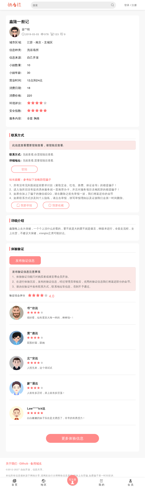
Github (23, 463)
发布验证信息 (25, 260)
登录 (126, 5)
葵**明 (26, 29)
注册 (134, 5)
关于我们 (11, 463)
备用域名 (36, 463)
